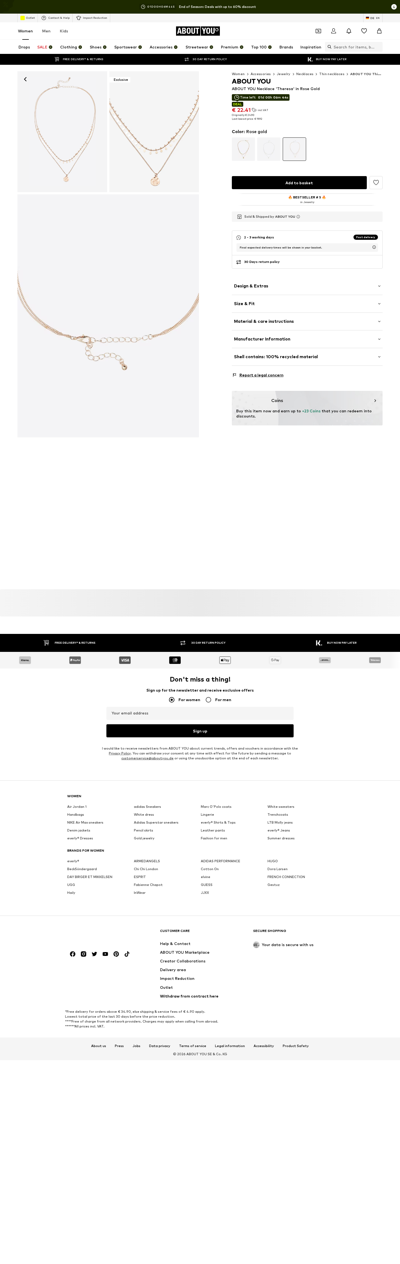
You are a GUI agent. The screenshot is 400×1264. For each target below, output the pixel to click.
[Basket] (379, 31)
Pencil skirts (143, 830)
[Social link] (72, 954)
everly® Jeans (278, 830)
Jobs (136, 1046)
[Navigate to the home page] (96, 933)
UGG (71, 885)
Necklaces (305, 74)
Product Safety (296, 1046)
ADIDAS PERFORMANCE (220, 861)
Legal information (230, 1046)
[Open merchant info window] (298, 216)
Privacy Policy (120, 753)
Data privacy (159, 1046)
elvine (205, 877)
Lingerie (207, 814)
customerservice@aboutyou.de (147, 758)
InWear (140, 893)
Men (46, 31)
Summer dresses (281, 838)
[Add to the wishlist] (376, 182)
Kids (64, 31)
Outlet (30, 17)
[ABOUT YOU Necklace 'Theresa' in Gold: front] (62, 131)
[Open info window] (394, 7)
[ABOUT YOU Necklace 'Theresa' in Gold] (108, 316)
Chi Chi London (146, 869)
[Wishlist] (364, 31)
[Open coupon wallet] (318, 31)
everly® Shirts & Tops (218, 822)
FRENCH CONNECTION (286, 877)
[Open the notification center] (349, 31)
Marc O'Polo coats (216, 807)
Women (25, 31)
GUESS (207, 885)
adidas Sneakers (147, 807)
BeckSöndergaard (82, 869)
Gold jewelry (144, 838)
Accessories (261, 74)
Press (119, 1046)
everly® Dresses (80, 838)
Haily (71, 893)
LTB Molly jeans (280, 822)
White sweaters (280, 807)
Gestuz (273, 885)
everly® (73, 861)
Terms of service (192, 1046)
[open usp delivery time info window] (374, 247)
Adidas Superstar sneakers (156, 822)
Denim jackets (78, 830)
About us (98, 1046)
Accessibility (264, 1046)
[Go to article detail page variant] (243, 149)
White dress (144, 814)
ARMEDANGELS (147, 861)
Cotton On (210, 869)
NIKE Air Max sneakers (85, 822)
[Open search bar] (328, 46)
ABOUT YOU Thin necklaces (374, 74)
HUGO (272, 861)
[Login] (333, 31)
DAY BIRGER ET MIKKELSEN (89, 877)
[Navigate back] (25, 79)
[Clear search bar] (378, 47)
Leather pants (213, 830)
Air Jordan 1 (77, 807)
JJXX (205, 893)
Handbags (75, 814)
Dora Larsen (277, 869)
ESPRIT (140, 877)
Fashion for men (214, 838)
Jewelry (284, 74)
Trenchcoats (277, 814)
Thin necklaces (331, 74)
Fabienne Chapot (148, 885)
